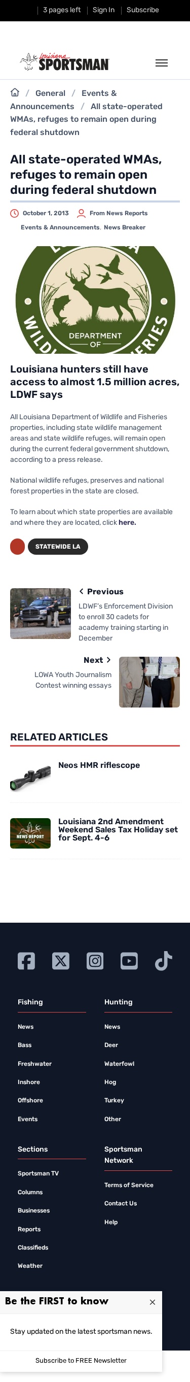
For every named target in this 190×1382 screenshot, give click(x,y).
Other (112, 1120)
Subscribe (143, 10)
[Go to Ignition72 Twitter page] (60, 960)
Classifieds (33, 1248)
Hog (110, 1083)
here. (127, 523)
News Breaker (124, 228)
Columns (30, 1193)
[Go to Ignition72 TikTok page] (163, 960)
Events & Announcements (60, 228)
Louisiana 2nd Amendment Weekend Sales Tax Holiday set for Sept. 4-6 (118, 830)
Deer (111, 1045)
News (25, 1027)
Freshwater (35, 1064)
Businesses (34, 1211)
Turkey (114, 1101)
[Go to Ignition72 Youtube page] (129, 960)
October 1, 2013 (46, 214)
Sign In (104, 10)
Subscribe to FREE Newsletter (81, 1361)
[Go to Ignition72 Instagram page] (95, 960)
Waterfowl (119, 1064)
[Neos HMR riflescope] (30, 777)
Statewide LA (58, 547)
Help (111, 1223)
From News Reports (119, 214)
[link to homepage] (64, 62)
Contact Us (120, 1204)
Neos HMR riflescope (99, 766)
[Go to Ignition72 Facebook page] (26, 960)
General (50, 94)
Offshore (30, 1101)
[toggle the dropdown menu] (161, 63)
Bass (24, 1045)
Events (27, 1120)
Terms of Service (129, 1186)
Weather (30, 1266)
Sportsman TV (38, 1174)
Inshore (29, 1083)
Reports (29, 1230)
